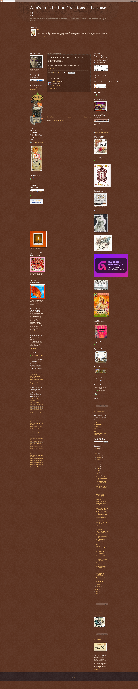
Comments (98, 87)
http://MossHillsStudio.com (36, 402)
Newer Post (50, 117)
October (99, 459)
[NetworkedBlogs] (36, 200)
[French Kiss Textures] (101, 394)
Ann (39, 29)
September (99, 461)
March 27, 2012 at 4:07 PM (58, 85)
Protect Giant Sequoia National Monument (101, 487)
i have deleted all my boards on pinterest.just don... (101, 519)
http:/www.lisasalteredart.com (36, 466)
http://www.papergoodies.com (36, 436)
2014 (96, 448)
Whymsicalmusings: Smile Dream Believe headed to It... (101, 505)
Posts (97, 84)
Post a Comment (54, 88)
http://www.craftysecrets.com (36, 418)
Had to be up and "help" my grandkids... (101, 563)
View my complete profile (42, 36)
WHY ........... (99, 544)
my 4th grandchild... (98, 424)
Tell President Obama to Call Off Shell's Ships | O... (102, 483)
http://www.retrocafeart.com (36, 446)
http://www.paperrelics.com (36, 441)
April (98, 473)
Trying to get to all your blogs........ (101, 578)
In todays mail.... (100, 581)
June (98, 468)
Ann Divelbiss (32, 177)
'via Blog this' (51, 68)
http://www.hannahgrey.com (36, 432)
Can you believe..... (100, 571)
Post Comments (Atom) (58, 120)
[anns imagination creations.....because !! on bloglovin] (37, 81)
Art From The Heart (34, 371)
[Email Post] (64, 72)
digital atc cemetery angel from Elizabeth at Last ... (101, 548)
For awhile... (96, 426)
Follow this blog (37, 202)
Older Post (87, 117)
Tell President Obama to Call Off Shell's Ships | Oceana (62, 64)
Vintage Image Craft (34, 383)
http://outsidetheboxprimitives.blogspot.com (36, 373)
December (99, 455)
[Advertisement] (69, 104)
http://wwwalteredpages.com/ (36, 464)
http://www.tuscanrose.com (36, 460)
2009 (96, 593)
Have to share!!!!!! (100, 556)
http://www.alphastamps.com (36, 407)
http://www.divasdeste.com (36, 426)
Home (69, 117)
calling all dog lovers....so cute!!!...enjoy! (100, 434)
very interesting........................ (102, 491)
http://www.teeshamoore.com (36, 458)
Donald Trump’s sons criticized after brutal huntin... (101, 536)
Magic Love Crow (56, 81)
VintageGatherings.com (35, 348)
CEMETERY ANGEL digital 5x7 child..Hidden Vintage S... (101, 513)
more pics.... (99, 499)
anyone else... (99, 529)
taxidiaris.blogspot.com (35, 330)
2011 (96, 589)
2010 (96, 591)
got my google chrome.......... (100, 526)
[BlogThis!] (70, 73)
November (99, 457)
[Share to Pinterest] (74, 73)
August (98, 464)
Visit (100, 411)
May (98, 470)
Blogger (76, 678)
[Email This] (68, 73)
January (99, 586)
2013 (96, 451)
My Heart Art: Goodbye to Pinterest (101, 523)
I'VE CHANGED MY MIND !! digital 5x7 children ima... (101, 541)
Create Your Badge (33, 180)
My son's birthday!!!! (101, 501)
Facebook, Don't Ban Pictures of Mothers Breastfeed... (101, 559)
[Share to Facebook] (73, 73)
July (98, 466)
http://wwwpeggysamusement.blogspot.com (36, 380)
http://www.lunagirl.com (35, 434)
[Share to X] (71, 73)
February (99, 584)
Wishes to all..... (97, 422)
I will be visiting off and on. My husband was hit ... (101, 478)
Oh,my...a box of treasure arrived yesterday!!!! (100, 574)
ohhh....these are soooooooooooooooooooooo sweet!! (100, 430)
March (98, 475)
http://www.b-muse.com (35, 416)
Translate (41, 191)
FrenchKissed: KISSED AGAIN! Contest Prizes (101, 567)
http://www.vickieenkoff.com (36, 462)
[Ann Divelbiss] (30, 179)
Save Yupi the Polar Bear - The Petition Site (102, 509)
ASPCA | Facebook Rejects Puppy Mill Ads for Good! (101, 496)
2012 (96, 453)
